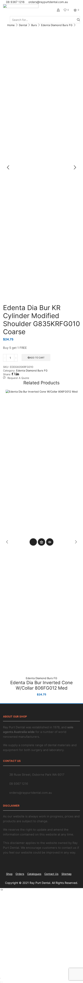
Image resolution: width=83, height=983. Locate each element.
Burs (34, 25)
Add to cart (37, 357)
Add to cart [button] (41, 542)
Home (11, 25)
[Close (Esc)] (0, 978)
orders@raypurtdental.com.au (48, 2)
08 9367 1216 (15, 2)
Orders (20, 873)
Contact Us (51, 873)
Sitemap (66, 873)
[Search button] (78, 19)
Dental (23, 25)
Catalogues (34, 873)
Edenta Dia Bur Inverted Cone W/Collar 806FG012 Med (41, 685)
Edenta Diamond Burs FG (57, 25)
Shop (9, 873)
